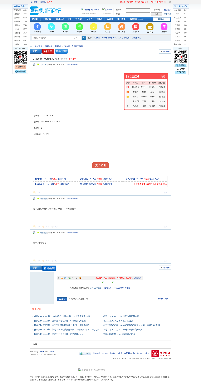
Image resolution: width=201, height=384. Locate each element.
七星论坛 (47, 19)
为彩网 (110, 19)
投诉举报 (144, 2)
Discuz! (41, 352)
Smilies (80, 277)
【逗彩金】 (84, 179)
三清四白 (177, 10)
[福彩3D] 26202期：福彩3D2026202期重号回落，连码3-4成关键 (131, 325)
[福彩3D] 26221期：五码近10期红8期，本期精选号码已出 (60, 321)
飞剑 (177, 14)
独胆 (144, 92)
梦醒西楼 (43, 199)
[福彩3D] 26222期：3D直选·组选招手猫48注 (122, 330)
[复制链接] (64, 59)
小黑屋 (119, 353)
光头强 (17, 40)
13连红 (152, 106)
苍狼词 (17, 33)
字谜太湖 (96, 38)
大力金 (17, 29)
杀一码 (144, 96)
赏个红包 (100, 165)
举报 (165, 193)
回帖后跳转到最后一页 (79, 299)
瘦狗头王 (43, 65)
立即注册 (167, 14)
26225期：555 (136, 19)
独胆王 (177, 37)
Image (65, 277)
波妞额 (17, 37)
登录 (91, 288)
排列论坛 (60, 19)
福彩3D (58, 46)
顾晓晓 (177, 29)
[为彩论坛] (46, 15)
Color (61, 277)
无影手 (177, 33)
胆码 (110, 38)
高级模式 (137, 278)
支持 (48, 227)
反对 (56, 227)
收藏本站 (42, 2)
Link (69, 277)
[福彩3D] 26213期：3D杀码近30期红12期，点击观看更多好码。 (63, 316)
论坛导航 (38, 46)
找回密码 (167, 10)
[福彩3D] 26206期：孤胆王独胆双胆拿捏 (121, 316)
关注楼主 (72, 59)
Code (76, 277)
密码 (118, 14)
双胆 (144, 106)
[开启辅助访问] (118, 2)
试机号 (120, 38)
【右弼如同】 (130, 179)
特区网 (35, 19)
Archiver (105, 353)
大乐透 (89, 19)
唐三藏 (177, 40)
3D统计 (104, 38)
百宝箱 (137, 2)
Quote (73, 277)
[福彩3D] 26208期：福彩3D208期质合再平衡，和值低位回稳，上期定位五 (65, 332)
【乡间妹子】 (40, 184)
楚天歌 (177, 25)
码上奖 (122, 2)
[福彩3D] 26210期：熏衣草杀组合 (118, 321)
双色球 (78, 19)
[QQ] (85, 353)
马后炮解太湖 (136, 38)
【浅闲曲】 (39, 179)
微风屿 (17, 21)
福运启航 (135, 87)
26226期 (50, 179)
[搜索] (84, 38)
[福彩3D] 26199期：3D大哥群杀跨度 (119, 334)
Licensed (52, 352)
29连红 (152, 96)
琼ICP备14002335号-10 (141, 353)
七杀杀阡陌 (135, 101)
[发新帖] (36, 51)
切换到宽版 (169, 2)
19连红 (152, 101)
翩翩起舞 (177, 44)
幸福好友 (177, 18)
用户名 (118, 10)
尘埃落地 (177, 21)
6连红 (152, 92)
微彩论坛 (48, 46)
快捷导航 (161, 19)
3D (69, 19)
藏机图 (126, 38)
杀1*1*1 (143, 87)
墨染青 (17, 18)
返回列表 (166, 51)
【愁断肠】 (84, 184)
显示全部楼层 (72, 65)
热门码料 (130, 2)
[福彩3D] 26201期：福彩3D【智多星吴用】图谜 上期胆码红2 (61, 325)
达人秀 (49, 2)
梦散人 (135, 92)
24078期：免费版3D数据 (73, 46)
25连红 (152, 87)
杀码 (115, 38)
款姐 (17, 44)
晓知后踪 (17, 10)
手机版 (112, 353)
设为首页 (34, 2)
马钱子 (135, 106)
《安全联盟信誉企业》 (158, 2)
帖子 (75, 38)
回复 (38, 193)
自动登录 (157, 10)
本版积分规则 (162, 299)
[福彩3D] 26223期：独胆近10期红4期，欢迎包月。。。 (59, 334)
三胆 (144, 101)
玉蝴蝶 (17, 25)
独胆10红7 (62, 179)
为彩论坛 (31, 46)
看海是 (135, 96)
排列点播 (121, 19)
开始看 (17, 14)
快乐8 (99, 19)
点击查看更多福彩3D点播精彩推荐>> (150, 184)
